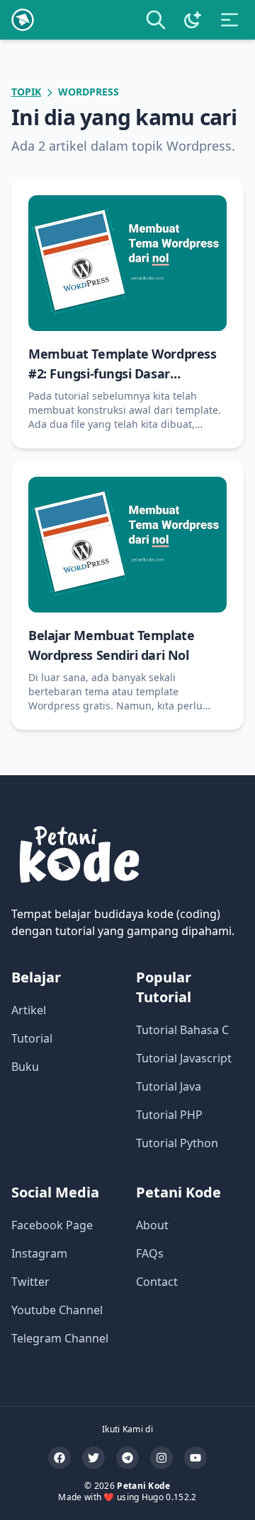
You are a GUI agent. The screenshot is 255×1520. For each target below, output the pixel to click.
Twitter (30, 1281)
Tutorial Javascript (184, 1058)
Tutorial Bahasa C (182, 1030)
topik (26, 91)
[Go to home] (22, 19)
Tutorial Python (177, 1143)
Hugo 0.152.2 (169, 1497)
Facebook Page (52, 1225)
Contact (157, 1281)
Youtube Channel (57, 1310)
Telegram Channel (59, 1338)
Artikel (28, 1010)
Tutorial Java (168, 1086)
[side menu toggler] (229, 20)
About (152, 1225)
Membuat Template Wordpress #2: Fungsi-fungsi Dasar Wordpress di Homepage (122, 373)
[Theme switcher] (192, 20)
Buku (25, 1066)
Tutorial (31, 1038)
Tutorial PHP (169, 1114)
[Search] (156, 20)
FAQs (150, 1253)
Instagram (39, 1253)
